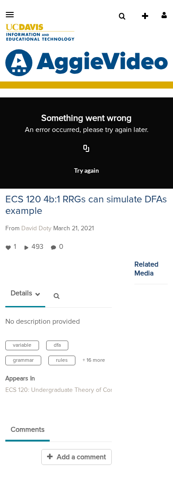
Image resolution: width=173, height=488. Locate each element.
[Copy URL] (86, 149)
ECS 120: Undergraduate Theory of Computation (71, 390)
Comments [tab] (27, 429)
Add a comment (80, 457)
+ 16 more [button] (94, 360)
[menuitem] (122, 16)
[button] (12, 14)
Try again (86, 170)
